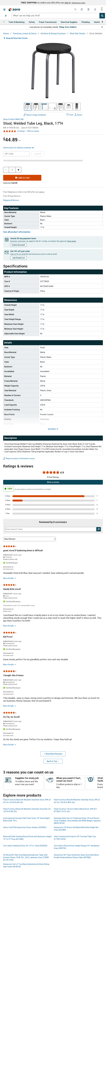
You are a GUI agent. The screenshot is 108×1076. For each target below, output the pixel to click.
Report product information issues (20, 458)
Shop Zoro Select (68, 27)
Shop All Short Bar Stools (17, 38)
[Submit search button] (102, 15)
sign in (68, 3)
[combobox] (58, 15)
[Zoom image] (53, 70)
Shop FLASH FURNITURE (13, 119)
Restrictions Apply (78, 3)
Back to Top (52, 761)
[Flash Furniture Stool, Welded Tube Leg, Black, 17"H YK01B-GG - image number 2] (36, 107)
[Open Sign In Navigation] (95, 9)
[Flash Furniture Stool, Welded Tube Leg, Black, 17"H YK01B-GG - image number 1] (28, 107)
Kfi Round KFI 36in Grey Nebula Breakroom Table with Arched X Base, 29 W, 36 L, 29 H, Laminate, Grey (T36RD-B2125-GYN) (26, 857)
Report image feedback (36, 115)
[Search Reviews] (98, 529)
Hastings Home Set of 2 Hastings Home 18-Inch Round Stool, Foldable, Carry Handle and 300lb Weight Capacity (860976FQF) (77, 820)
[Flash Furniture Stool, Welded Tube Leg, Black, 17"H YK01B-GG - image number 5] (60, 107)
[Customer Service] (88, 9)
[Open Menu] (4, 9)
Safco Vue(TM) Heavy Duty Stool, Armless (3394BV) (24, 827)
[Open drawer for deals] (75, 9)
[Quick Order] (82, 9)
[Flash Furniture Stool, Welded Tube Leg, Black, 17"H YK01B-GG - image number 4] (52, 107)
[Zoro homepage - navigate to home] (14, 9)
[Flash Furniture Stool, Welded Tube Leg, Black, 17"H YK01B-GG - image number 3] (44, 107)
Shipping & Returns (11, 200)
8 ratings (21, 131)
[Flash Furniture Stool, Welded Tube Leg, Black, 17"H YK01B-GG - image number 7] (77, 107)
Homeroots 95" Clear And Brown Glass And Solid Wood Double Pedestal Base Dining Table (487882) (76, 856)
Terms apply (71, 241)
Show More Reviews (53, 754)
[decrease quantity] (6, 170)
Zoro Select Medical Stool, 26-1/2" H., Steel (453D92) (25, 845)
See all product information (16, 231)
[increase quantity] (18, 170)
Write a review (33, 131)
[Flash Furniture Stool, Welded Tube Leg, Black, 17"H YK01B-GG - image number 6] (68, 107)
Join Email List (18, 258)
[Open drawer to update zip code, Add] (6, 15)
